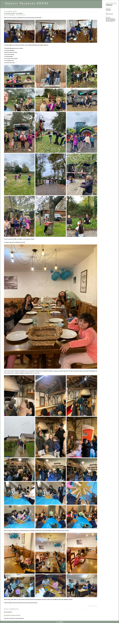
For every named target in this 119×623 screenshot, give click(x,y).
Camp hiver (108, 9)
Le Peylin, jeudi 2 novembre (13, 13)
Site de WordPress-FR (110, 21)
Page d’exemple (109, 14)
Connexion (108, 17)
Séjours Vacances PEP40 (26, 3)
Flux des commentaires (111, 20)
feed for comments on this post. (12, 615)
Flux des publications (110, 18)
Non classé (12, 14)
